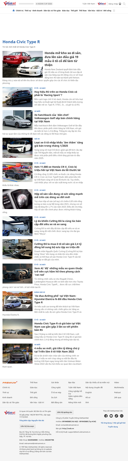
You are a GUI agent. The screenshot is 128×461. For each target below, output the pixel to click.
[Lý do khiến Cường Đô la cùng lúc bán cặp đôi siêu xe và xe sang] (17, 226)
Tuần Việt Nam (88, 3)
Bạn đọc (71, 382)
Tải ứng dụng (106, 423)
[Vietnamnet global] (101, 4)
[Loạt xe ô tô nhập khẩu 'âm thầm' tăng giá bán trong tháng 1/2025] (17, 148)
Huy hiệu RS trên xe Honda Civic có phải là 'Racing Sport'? (55, 93)
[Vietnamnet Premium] (10, 383)
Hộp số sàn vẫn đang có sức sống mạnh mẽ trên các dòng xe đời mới (58, 195)
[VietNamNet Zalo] (121, 417)
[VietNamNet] (14, 10)
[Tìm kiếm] (124, 3)
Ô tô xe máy (56, 392)
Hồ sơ (88, 397)
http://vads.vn (68, 428)
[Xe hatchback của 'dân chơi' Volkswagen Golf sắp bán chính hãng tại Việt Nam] (17, 120)
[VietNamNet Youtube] (111, 417)
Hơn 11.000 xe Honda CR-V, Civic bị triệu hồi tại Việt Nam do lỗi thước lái (57, 168)
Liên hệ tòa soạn (27, 426)
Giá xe (37, 139)
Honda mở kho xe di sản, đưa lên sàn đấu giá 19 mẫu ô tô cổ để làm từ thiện (63, 59)
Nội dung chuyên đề (94, 387)
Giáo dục (66, 10)
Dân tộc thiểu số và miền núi (98, 382)
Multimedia (119, 387)
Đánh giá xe (39, 292)
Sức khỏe (55, 382)
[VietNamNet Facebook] (106, 417)
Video (116, 382)
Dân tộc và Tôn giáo (52, 10)
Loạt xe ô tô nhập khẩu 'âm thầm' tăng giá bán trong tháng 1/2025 (58, 144)
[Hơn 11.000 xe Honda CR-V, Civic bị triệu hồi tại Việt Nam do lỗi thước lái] (17, 172)
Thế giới (74, 10)
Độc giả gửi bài (120, 423)
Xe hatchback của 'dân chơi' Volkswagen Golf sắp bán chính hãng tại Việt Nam (57, 118)
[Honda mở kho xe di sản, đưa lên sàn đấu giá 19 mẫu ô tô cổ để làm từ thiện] (22, 64)
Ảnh (87, 402)
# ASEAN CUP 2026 (44, 3)
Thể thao (83, 10)
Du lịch (54, 397)
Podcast (117, 392)
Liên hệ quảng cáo (64, 412)
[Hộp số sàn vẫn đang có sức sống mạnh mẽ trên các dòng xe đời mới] (17, 199)
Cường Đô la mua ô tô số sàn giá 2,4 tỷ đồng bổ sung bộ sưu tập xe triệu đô (58, 245)
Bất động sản (56, 402)
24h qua (117, 397)
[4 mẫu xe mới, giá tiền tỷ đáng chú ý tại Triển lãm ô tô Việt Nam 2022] (17, 354)
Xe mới (37, 111)
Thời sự (28, 10)
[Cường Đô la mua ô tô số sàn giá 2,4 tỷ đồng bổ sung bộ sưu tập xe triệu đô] (17, 249)
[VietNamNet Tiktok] (116, 417)
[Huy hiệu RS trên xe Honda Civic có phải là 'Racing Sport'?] (17, 97)
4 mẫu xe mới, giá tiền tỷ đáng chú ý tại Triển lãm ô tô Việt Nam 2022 (56, 350)
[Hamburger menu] (114, 10)
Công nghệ (55, 387)
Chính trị (19, 10)
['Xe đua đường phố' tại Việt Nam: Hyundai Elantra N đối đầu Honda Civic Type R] (17, 301)
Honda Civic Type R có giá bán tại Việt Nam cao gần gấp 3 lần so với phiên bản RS (57, 327)
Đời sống (107, 10)
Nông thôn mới (74, 402)
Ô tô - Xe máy (40, 88)
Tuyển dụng (113, 427)
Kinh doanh (37, 10)
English (89, 392)
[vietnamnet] (10, 6)
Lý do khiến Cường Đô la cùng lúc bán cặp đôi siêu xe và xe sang (57, 222)
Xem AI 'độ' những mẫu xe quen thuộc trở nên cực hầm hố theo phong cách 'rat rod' (58, 271)
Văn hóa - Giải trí (95, 10)
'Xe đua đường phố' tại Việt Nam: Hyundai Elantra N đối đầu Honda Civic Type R (58, 299)
